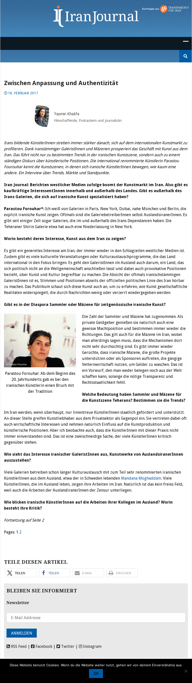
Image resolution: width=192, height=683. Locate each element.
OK (96, 673)
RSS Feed (18, 646)
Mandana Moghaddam (141, 478)
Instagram (92, 646)
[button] (20, 572)
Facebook (43, 646)
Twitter (67, 646)
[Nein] (185, 671)
